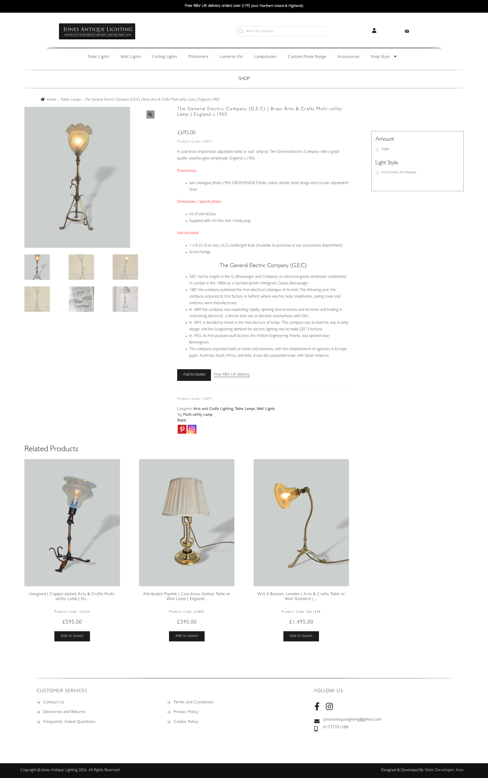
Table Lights (98, 57)
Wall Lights (130, 57)
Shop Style (380, 57)
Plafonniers (198, 57)
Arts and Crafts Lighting (213, 409)
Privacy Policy (186, 712)
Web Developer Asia (444, 770)
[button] (150, 114)
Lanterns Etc (231, 57)
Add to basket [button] (72, 636)
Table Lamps (71, 100)
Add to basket (194, 375)
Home (52, 100)
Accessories (349, 57)
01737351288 (335, 727)
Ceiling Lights (164, 57)
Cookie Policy (186, 722)
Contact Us (53, 703)
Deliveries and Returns (64, 712)
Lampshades (265, 57)
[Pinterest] (182, 429)
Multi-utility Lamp (197, 415)
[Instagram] (192, 429)
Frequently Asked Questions (69, 722)
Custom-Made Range (307, 57)
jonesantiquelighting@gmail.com (352, 720)
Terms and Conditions (194, 703)
